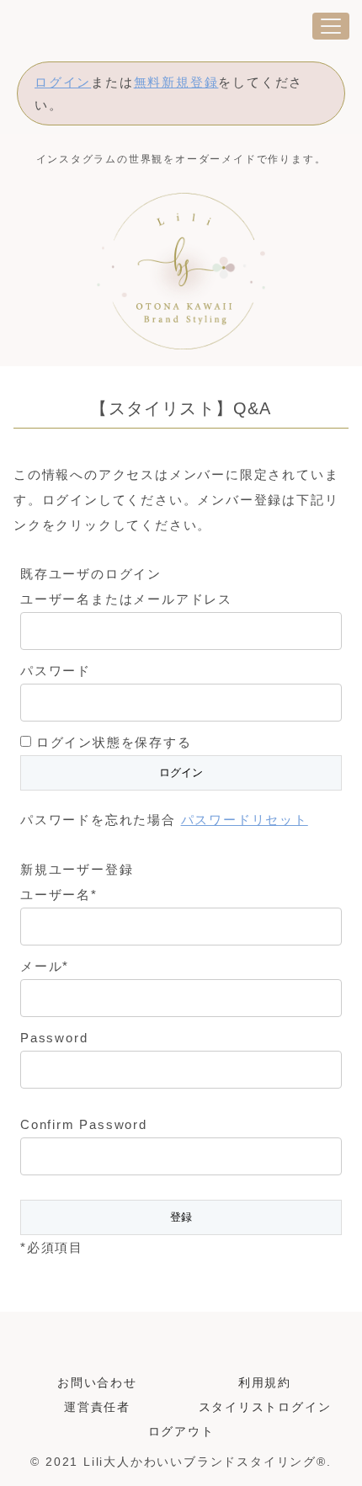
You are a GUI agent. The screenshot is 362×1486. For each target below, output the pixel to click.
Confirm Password (83, 1124)
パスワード (55, 670)
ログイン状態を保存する (114, 742)
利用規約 (264, 1382)
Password (54, 1038)
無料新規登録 (176, 82)
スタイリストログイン (265, 1407)
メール (44, 966)
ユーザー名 (59, 894)
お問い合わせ (97, 1382)
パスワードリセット (244, 819)
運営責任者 (97, 1407)
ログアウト (181, 1431)
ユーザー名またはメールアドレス (126, 599)
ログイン (63, 82)
